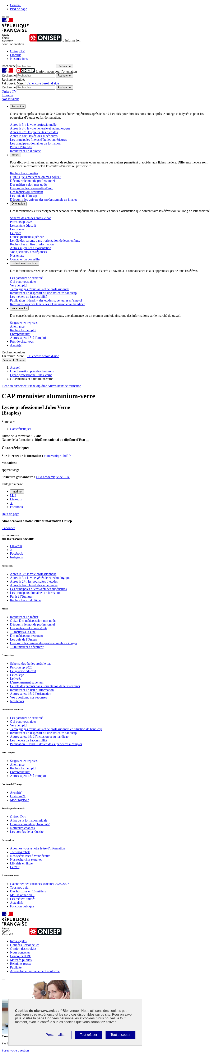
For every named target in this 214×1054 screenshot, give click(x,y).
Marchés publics (21, 960)
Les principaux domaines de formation (35, 143)
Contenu (15, 5)
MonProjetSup (19, 800)
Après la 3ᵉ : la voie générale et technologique (40, 128)
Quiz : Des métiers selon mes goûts (33, 620)
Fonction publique (22, 906)
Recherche (9, 66)
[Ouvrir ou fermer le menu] (3, 17)
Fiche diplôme (38, 386)
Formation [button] (18, 106)
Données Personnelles (24, 945)
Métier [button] (15, 155)
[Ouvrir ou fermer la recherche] (7, 17)
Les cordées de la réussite (26, 831)
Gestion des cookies (23, 948)
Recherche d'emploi (23, 330)
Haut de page (10, 514)
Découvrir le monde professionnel (32, 180)
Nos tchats (17, 255)
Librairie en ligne (21, 863)
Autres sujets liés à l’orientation (30, 248)
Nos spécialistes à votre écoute (30, 856)
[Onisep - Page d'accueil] (45, 40)
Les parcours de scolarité (26, 278)
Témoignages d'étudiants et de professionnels (39, 289)
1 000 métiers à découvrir (26, 647)
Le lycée (15, 233)
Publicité (16, 967)
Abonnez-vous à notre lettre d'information (37, 848)
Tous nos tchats (20, 852)
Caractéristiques (20, 429)
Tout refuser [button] (88, 1034)
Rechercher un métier (24, 173)
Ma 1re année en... (22, 895)
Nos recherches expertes (26, 859)
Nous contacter (20, 952)
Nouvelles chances (22, 828)
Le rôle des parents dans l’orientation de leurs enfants (45, 240)
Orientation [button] (18, 203)
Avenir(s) (16, 345)
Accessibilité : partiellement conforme (35, 971)
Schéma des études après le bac (30, 218)
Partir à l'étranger (21, 147)
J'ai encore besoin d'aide (43, 83)
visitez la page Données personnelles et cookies (59, 1018)
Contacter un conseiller (25, 259)
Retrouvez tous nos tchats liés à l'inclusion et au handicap (47, 304)
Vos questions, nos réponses (28, 252)
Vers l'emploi (18, 285)
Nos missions (19, 58)
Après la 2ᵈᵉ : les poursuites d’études (34, 132)
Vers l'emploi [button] (19, 308)
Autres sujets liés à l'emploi (28, 337)
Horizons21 (17, 796)
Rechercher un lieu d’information (32, 244)
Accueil (15, 367)
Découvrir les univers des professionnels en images (43, 199)
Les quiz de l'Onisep (23, 195)
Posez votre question (15, 1050)
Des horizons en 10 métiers (28, 891)
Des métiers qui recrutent (26, 192)
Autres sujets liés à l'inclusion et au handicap (39, 736)
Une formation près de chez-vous (32, 371)
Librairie (15, 55)
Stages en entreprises (23, 322)
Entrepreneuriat (20, 334)
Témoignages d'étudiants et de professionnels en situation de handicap (56, 729)
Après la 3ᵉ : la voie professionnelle (33, 124)
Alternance (17, 326)
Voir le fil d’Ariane (13, 360)
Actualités (16, 902)
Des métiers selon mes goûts (28, 184)
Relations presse (20, 963)
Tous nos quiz (19, 887)
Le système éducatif (23, 225)
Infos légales (18, 941)
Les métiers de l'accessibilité (28, 296)
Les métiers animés (22, 899)
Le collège (17, 229)
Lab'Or (14, 867)
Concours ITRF (20, 956)
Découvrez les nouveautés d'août (31, 188)
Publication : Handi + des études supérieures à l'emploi (46, 300)
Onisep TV (17, 51)
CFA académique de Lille (53, 477)
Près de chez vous (22, 341)
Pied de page (18, 9)
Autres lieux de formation (64, 386)
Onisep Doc (18, 816)
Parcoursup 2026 (21, 222)
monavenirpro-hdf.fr (57, 455)
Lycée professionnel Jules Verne (31, 375)
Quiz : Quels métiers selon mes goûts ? (35, 177)
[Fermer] (3, 979)
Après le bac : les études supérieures (33, 136)
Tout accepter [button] (120, 1034)
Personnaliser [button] (56, 1034)
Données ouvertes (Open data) (30, 824)
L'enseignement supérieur (27, 237)
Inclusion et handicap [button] (24, 263)
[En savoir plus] (87, 440)
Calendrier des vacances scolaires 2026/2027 (39, 884)
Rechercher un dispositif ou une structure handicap (43, 293)
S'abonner (8, 528)
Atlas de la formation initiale (28, 820)
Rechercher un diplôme (25, 151)
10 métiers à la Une (23, 632)
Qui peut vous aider (23, 281)
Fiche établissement (15, 386)
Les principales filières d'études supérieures (38, 139)
